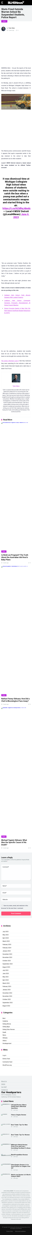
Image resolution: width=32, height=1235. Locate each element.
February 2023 (7, 986)
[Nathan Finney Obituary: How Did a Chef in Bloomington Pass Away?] (16, 631)
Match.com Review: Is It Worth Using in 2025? (21, 1175)
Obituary (5, 1038)
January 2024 (7, 951)
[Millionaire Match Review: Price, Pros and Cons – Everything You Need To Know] (6, 1144)
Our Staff (4, 1087)
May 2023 (6, 977)
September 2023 (8, 964)
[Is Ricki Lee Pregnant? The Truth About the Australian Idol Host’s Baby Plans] (16, 487)
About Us (4, 1081)
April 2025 (6, 938)
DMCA (3, 1084)
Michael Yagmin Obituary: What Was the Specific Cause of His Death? (14, 842)
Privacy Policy (9, 1231)
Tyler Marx (12, 28)
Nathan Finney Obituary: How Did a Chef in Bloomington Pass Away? (15, 700)
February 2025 (7, 944)
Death (4, 1032)
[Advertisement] (16, 49)
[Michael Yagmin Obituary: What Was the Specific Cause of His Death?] (16, 773)
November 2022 (7, 996)
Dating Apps (6, 1026)
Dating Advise (7, 1024)
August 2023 (6, 967)
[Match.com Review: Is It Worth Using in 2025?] (6, 1174)
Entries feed (6, 1059)
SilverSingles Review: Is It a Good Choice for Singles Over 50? (20, 1166)
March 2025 (6, 941)
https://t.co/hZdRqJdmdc (17, 208)
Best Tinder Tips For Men (19, 1125)
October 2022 (7, 999)
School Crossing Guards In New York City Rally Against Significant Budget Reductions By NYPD (17, 311)
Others (5, 1040)
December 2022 (7, 993)
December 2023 (7, 954)
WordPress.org (7, 1065)
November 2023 (7, 957)
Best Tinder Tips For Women (20, 1135)
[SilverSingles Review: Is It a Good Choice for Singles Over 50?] (6, 1164)
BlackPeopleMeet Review (19, 1155)
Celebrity (5, 1021)
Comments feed (7, 1062)
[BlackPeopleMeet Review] (6, 1155)
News (4, 21)
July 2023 (5, 970)
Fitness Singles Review (18, 1115)
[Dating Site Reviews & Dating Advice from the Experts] (16, 2)
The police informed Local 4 (10, 361)
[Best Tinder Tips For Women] (6, 1134)
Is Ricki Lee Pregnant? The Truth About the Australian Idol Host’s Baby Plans (14, 557)
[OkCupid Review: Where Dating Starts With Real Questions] (6, 1104)
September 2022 (8, 1002)
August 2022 (6, 1006)
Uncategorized (7, 1043)
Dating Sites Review (9, 1029)
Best (4, 1018)
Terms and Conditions (20, 1231)
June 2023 (6, 973)
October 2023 (7, 960)
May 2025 (6, 935)
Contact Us (4, 1090)
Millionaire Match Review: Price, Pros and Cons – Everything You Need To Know (20, 1146)
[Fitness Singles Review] (6, 1114)
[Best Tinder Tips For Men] (6, 1124)
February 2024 (7, 948)
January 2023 (7, 989)
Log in (4, 1055)
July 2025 (5, 931)
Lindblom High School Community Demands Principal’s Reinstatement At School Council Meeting (17, 303)
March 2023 (6, 983)
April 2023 (6, 980)
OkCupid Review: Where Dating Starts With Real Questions (18, 1106)
